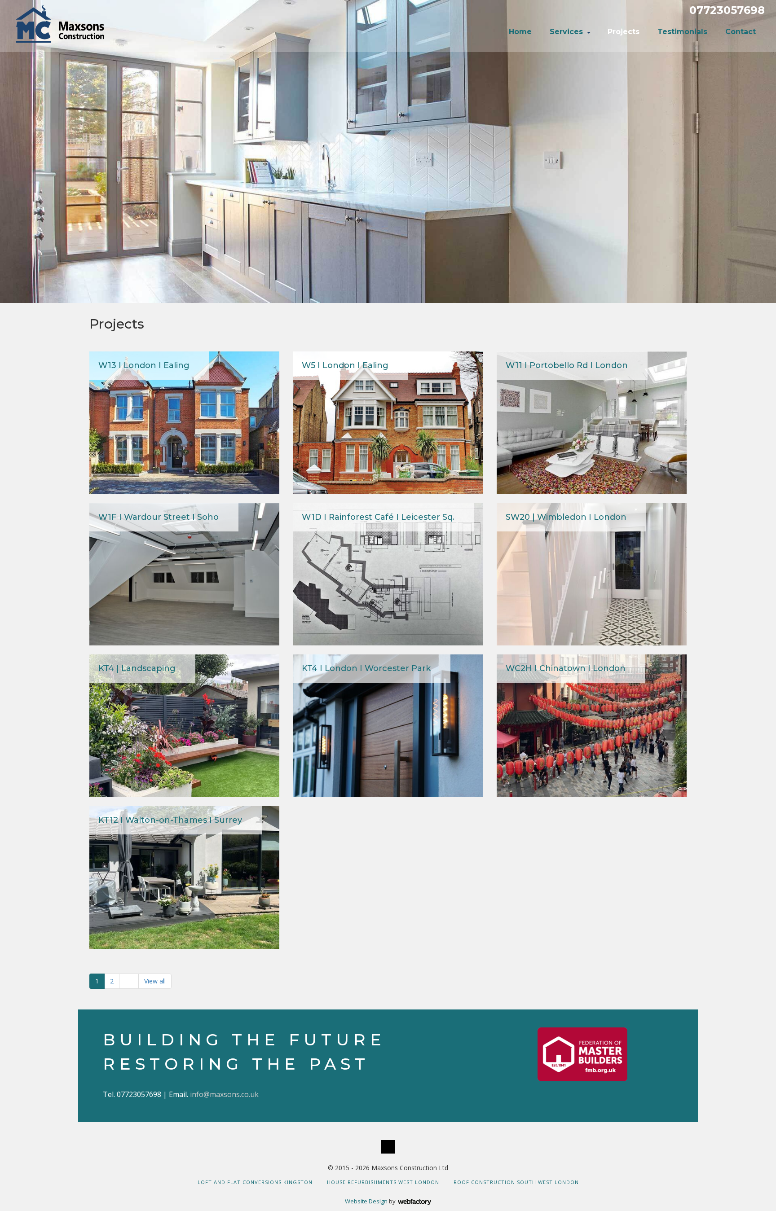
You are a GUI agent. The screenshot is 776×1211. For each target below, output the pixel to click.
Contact (740, 31)
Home (520, 31)
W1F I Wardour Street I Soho (158, 517)
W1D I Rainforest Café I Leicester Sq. (378, 517)
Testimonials (682, 31)
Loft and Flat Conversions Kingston (255, 1182)
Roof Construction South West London (516, 1182)
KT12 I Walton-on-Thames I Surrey (170, 820)
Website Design (366, 1201)
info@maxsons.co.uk (224, 1094)
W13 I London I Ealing (144, 365)
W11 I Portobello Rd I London (567, 365)
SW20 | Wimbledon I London (566, 517)
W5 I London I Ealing (345, 365)
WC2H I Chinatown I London (566, 668)
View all (155, 981)
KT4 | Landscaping (137, 668)
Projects (623, 31)
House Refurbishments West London (383, 1182)
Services (566, 31)
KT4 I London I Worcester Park (366, 668)
